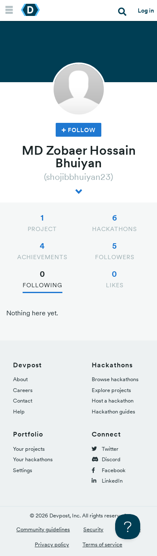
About (20, 379)
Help (19, 411)
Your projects (29, 448)
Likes (115, 279)
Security (93, 529)
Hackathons (114, 223)
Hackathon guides (113, 411)
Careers (23, 390)
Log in (146, 10)
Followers (114, 251)
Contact (22, 400)
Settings (22, 470)
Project (42, 223)
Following (42, 279)
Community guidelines (43, 529)
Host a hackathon (113, 400)
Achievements (42, 251)
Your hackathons (33, 459)
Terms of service (102, 544)
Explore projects (111, 390)
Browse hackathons (115, 379)
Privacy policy (52, 544)
